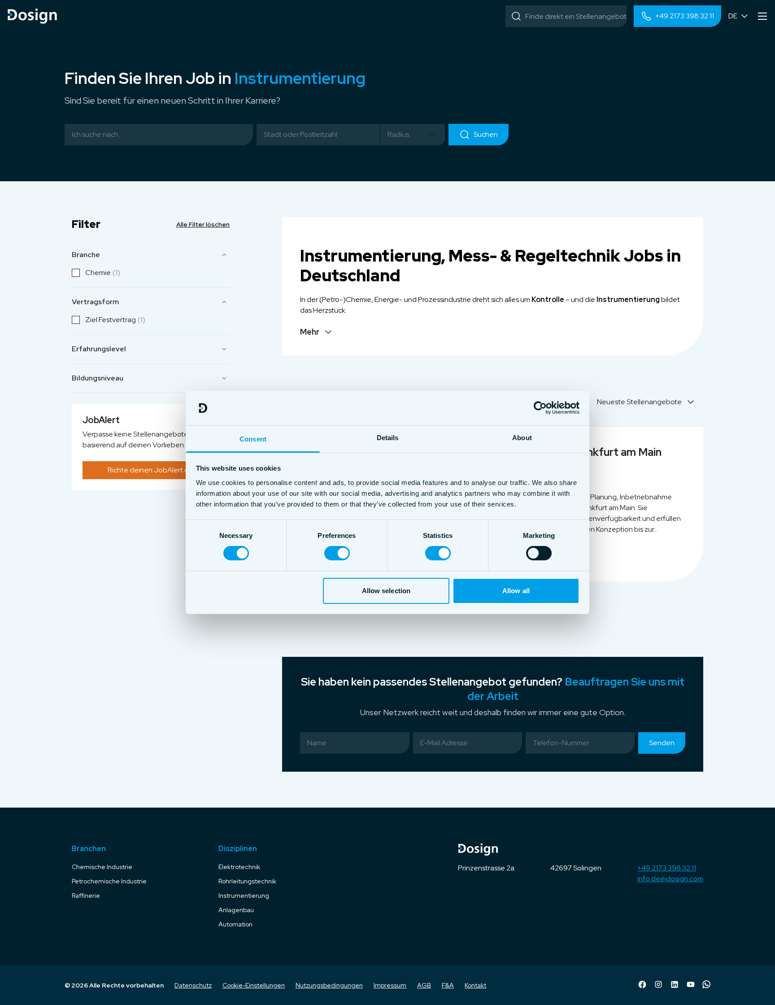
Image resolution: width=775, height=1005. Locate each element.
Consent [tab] (252, 439)
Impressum (390, 985)
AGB (424, 985)
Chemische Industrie (102, 867)
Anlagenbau (236, 910)
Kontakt (475, 985)
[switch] (337, 553)
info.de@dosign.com (670, 878)
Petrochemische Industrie (109, 881)
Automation (235, 924)
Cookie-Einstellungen (253, 985)
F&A (448, 985)
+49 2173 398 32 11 (666, 868)
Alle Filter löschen (203, 224)
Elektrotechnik (239, 867)
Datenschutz (193, 985)
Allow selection (386, 590)
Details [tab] (388, 437)
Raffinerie (86, 895)
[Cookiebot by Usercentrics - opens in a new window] (540, 408)
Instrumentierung (243, 895)
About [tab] (522, 437)
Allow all (516, 590)
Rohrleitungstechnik (247, 881)
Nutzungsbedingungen (329, 985)
